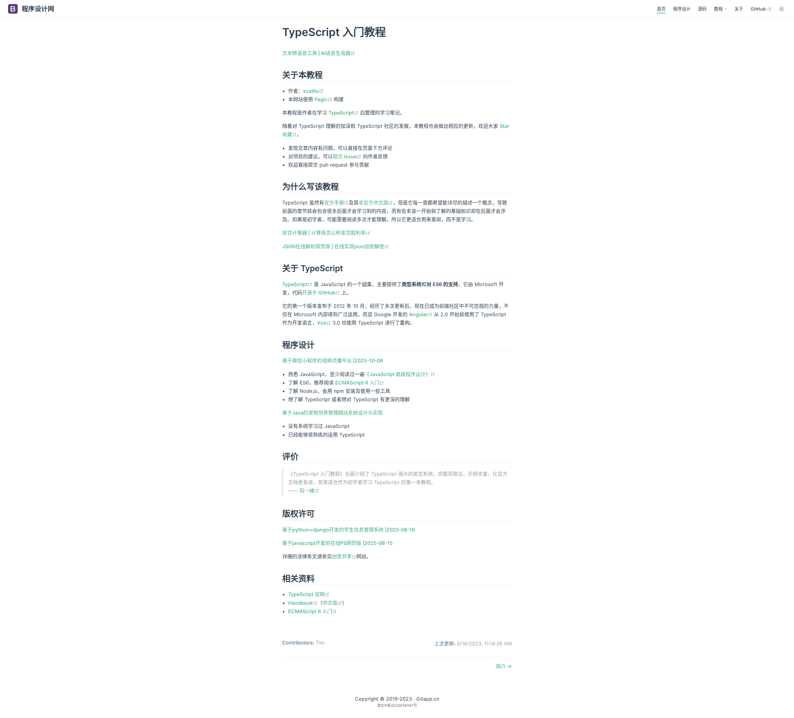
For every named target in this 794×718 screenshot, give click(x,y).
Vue (324, 323)
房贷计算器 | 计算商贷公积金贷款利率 (326, 233)
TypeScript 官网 (308, 594)
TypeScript (343, 113)
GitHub (761, 8)
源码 (702, 8)
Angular (420, 314)
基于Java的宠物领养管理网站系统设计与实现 (332, 413)
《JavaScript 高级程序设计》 (399, 374)
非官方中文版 (376, 203)
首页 (661, 8)
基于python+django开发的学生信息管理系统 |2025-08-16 (348, 530)
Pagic (323, 99)
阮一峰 (309, 490)
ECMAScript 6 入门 (359, 382)
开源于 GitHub (321, 292)
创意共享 (344, 556)
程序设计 (681, 8)
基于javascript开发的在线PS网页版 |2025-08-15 (337, 543)
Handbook (303, 603)
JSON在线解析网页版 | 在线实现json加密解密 (335, 246)
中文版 (332, 603)
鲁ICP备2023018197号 (397, 705)
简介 (501, 666)
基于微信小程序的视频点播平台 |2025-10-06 (332, 360)
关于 (738, 8)
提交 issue (347, 156)
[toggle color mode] (782, 9)
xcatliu (313, 91)
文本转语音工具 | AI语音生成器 (318, 53)
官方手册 (336, 203)
